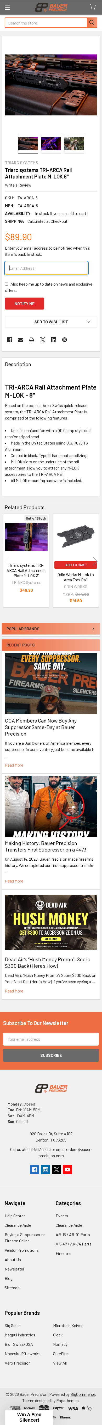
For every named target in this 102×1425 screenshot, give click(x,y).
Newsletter (14, 1268)
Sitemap (12, 1287)
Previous (7, 561)
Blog (9, 1278)
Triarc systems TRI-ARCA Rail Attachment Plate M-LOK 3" (26, 570)
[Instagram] (45, 1169)
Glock (58, 1334)
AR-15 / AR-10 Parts (73, 1234)
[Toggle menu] (7, 7)
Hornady (60, 1344)
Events (62, 1215)
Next (95, 561)
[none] (51, 85)
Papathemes (67, 1400)
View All (60, 1362)
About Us (13, 1259)
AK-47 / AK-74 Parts (74, 1243)
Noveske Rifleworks (23, 1353)
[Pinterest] (64, 339)
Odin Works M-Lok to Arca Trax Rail (76, 577)
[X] (42, 339)
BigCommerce (82, 1394)
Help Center (15, 1215)
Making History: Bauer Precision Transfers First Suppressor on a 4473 (45, 846)
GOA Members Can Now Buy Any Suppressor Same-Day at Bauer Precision (41, 727)
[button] (51, 322)
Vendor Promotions (22, 1250)
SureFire (60, 1353)
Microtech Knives (68, 1325)
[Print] (31, 339)
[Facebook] (9, 339)
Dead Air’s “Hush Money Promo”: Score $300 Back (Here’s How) (47, 962)
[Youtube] (67, 1169)
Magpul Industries (20, 1334)
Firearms (63, 1253)
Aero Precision (18, 1362)
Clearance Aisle (18, 1225)
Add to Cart (75, 565)
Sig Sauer (13, 1325)
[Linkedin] (53, 339)
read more (14, 764)
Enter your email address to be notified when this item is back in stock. (47, 251)
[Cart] (94, 7)
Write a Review (18, 184)
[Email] (20, 339)
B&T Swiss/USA (19, 1344)
